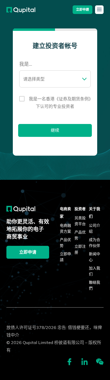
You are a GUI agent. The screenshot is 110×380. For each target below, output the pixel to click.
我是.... (25, 64)
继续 (55, 130)
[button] (82, 9)
